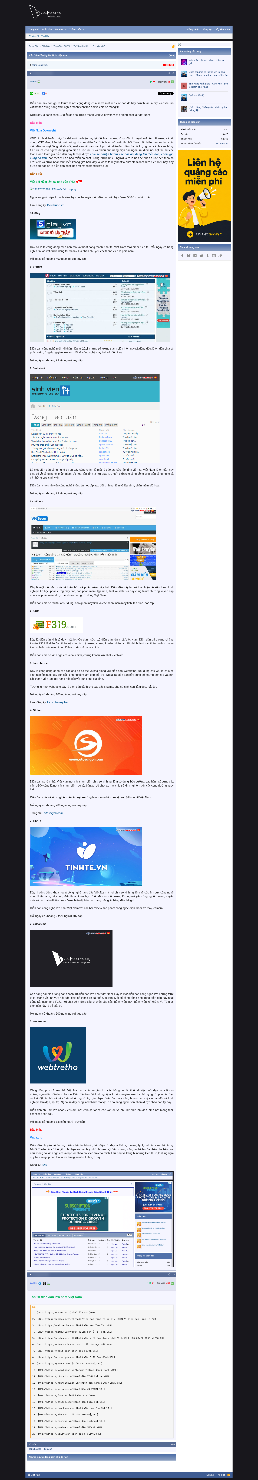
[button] (65, 29)
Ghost (33, 81)
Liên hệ (210, 1475)
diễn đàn (48, 1449)
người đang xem (40, 65)
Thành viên (75, 29)
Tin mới (59, 29)
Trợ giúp (220, 1475)
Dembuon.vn (55, 205)
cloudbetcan (222, 143)
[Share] (169, 73)
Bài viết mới (34, 36)
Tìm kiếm (45, 36)
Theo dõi (168, 65)
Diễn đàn (47, 29)
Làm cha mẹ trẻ (57, 702)
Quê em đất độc (197, 95)
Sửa (173, 1444)
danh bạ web (35, 1449)
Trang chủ (33, 29)
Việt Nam (35, 1475)
